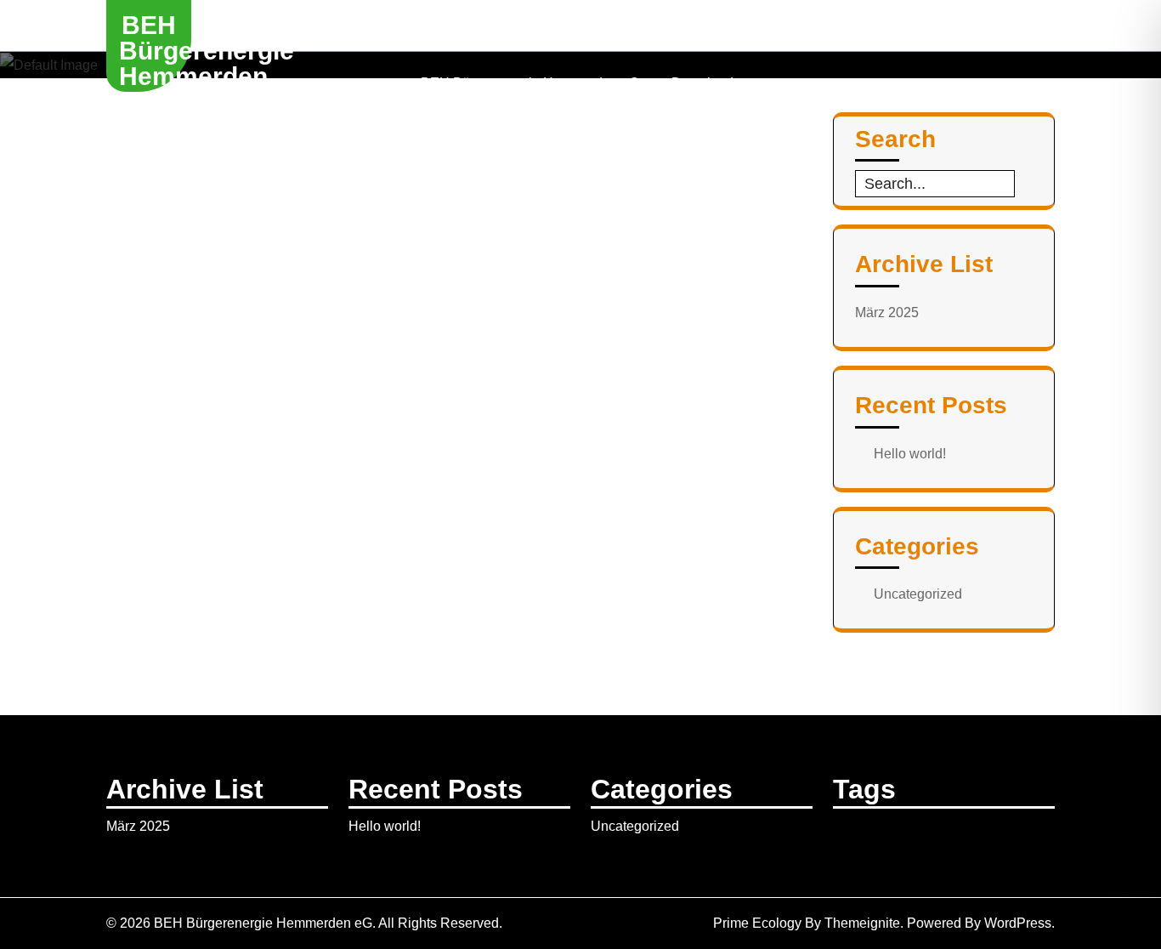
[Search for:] (935, 183)
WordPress (1017, 923)
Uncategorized (918, 594)
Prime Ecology (757, 923)
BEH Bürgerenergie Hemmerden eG (206, 63)
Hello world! (910, 453)
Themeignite (862, 923)
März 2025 (887, 312)
